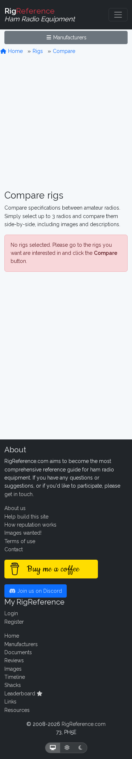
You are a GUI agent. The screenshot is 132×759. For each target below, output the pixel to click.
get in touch (18, 494)
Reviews (14, 660)
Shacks (12, 685)
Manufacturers (69, 37)
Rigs (38, 51)
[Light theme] (67, 748)
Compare (64, 51)
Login (11, 613)
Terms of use (19, 541)
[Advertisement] (66, 122)
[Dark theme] (80, 748)
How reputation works (30, 525)
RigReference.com (84, 724)
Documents (18, 652)
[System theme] (52, 748)
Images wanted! (22, 533)
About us (15, 508)
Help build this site (26, 517)
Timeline (14, 677)
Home (15, 51)
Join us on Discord (39, 591)
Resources (17, 710)
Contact (13, 549)
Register (14, 622)
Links (10, 702)
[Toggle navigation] (118, 14)
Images (13, 669)
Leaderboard (20, 693)
